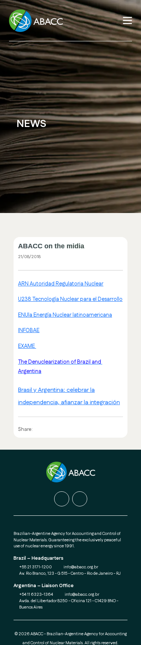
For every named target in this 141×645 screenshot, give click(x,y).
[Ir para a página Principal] (38, 20)
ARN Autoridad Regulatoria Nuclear (60, 284)
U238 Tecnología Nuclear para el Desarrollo (70, 299)
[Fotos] (79, 498)
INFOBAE (28, 330)
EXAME (27, 346)
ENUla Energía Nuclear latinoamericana (65, 315)
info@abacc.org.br (81, 567)
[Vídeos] (61, 498)
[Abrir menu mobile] (127, 20)
